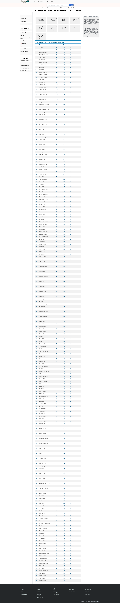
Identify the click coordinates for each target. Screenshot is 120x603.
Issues (46, 1)
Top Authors (23, 16)
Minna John (41, 565)
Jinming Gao (42, 151)
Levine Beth (42, 478)
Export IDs (86, 588)
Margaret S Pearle (43, 196)
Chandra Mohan (42, 134)
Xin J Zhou (41, 269)
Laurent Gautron (42, 416)
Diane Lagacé (42, 398)
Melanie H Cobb (43, 154)
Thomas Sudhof (42, 64)
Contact (22, 591)
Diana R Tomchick (43, 186)
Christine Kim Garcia (43, 453)
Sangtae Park (42, 102)
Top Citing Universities (25, 62)
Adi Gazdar (41, 418)
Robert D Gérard (43, 381)
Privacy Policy (23, 592)
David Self (41, 363)
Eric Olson (41, 69)
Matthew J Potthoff (43, 294)
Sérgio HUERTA (43, 132)
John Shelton (42, 309)
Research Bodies (40, 597)
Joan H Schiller (42, 490)
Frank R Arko (42, 204)
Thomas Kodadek (43, 77)
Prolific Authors (23, 18)
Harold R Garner (43, 161)
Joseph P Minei (42, 201)
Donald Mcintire (42, 323)
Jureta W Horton (42, 97)
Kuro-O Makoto (42, 391)
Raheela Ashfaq (42, 99)
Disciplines (55, 588)
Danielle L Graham (43, 471)
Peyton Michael (42, 485)
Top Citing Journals (24, 68)
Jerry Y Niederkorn (43, 351)
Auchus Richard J (43, 206)
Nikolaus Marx (42, 107)
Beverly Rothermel (43, 396)
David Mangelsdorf (43, 112)
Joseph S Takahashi (43, 518)
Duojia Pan (41, 525)
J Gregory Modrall (43, 234)
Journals (38, 589)
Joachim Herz (42, 241)
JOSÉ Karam (42, 214)
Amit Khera (41, 129)
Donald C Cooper (43, 463)
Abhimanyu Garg (43, 211)
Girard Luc (41, 436)
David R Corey (42, 291)
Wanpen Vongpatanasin (44, 318)
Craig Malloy (42, 271)
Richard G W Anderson (44, 264)
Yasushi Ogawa (42, 413)
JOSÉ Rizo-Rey (42, 89)
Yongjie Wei (42, 540)
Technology (40, 1)
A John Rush (42, 57)
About (33, 1)
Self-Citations (23, 54)
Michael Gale (42, 114)
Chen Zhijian (42, 573)
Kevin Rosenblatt (43, 224)
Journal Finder (87, 594)
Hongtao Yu (42, 82)
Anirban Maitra (42, 493)
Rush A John (42, 361)
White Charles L (42, 575)
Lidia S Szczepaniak (43, 383)
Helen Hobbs (42, 321)
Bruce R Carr (42, 336)
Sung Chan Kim (42, 428)
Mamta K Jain (42, 251)
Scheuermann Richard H (44, 441)
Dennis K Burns (42, 473)
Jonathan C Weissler (44, 488)
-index (22, 35)
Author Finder (87, 591)
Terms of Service (24, 594)
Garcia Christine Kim (43, 570)
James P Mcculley (43, 94)
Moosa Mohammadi (43, 376)
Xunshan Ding (42, 545)
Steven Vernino (42, 174)
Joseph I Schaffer (43, 266)
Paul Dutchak (42, 513)
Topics (54, 589)
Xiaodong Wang (42, 299)
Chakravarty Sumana (44, 553)
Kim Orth (41, 301)
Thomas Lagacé (42, 458)
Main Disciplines (24, 23)
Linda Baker (42, 176)
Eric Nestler (41, 67)
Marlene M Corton (43, 343)
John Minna (41, 79)
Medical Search (71, 589)
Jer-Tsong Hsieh (43, 179)
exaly (33, 7)
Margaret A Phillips (43, 276)
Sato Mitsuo (42, 480)
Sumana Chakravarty (44, 451)
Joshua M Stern (42, 346)
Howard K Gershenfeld (44, 378)
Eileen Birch (42, 219)
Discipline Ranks (24, 32)
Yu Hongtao (42, 358)
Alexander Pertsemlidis (44, 523)
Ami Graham (42, 423)
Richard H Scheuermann (44, 371)
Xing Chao (41, 568)
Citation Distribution (24, 51)
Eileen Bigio (42, 515)
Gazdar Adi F (42, 386)
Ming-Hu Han (42, 498)
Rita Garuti (41, 431)
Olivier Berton (42, 468)
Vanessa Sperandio (43, 189)
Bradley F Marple (43, 164)
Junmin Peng (42, 520)
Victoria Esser (42, 578)
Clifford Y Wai (42, 356)
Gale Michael (42, 448)
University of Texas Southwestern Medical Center (53, 7)
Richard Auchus (42, 87)
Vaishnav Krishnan (43, 366)
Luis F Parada (42, 326)
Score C (22, 40)
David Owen (42, 401)
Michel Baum (42, 226)
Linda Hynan (42, 144)
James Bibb (42, 181)
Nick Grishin (42, 156)
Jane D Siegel (42, 548)
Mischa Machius (42, 122)
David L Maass (42, 117)
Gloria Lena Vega (43, 353)
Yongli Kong (42, 538)
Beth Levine (42, 142)
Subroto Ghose (42, 543)
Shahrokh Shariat (43, 52)
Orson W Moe (42, 296)
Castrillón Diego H (43, 580)
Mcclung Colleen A (43, 443)
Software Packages (56, 592)
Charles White (42, 456)
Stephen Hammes (43, 316)
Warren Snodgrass (43, 137)
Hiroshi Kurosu (42, 433)
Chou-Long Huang (43, 221)
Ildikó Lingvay (42, 281)
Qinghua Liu (42, 229)
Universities (38, 7)
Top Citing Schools (24, 65)
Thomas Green (42, 403)
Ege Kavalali (42, 246)
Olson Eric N (42, 127)
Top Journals (23, 21)
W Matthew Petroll (43, 124)
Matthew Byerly (42, 284)
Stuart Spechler (42, 209)
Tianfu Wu (41, 216)
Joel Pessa (41, 510)
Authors (38, 588)
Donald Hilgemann (43, 311)
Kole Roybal (42, 535)
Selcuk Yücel (42, 139)
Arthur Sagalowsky (43, 74)
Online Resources (56, 594)
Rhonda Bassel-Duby (44, 109)
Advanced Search (72, 588)
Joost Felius (42, 286)
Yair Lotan (41, 47)
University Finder (88, 592)
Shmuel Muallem (43, 72)
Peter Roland (42, 159)
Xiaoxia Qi (41, 426)
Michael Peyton (42, 421)
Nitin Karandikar (42, 149)
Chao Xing (41, 503)
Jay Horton (41, 406)
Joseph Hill (41, 184)
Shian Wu (41, 533)
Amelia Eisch (42, 166)
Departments (39, 594)
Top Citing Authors (24, 60)
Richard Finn (42, 341)
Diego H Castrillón (43, 169)
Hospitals (38, 595)
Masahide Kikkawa (43, 289)
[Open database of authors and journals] (25, 0)
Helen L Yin (41, 259)
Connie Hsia (42, 249)
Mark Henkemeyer (43, 231)
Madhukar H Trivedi (43, 54)
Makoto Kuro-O (42, 244)
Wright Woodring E (43, 438)
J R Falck (41, 49)
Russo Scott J (42, 550)
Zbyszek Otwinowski (43, 194)
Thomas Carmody (43, 333)
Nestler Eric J (42, 388)
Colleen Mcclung (43, 331)
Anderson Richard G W (44, 483)
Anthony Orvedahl (43, 505)
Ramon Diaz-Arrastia (44, 104)
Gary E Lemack (42, 92)
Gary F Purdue (42, 256)
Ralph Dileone (42, 368)
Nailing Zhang (42, 530)
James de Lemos (43, 62)
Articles (23, 43)
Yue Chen (41, 500)
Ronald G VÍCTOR (43, 199)
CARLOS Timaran (43, 279)
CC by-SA (97, 601)
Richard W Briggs (43, 304)
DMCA (22, 595)
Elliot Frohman (42, 254)
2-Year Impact (23, 30)
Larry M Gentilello (43, 119)
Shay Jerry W (42, 446)
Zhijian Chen (42, 239)
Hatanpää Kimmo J (43, 563)
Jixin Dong (41, 508)
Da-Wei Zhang (42, 495)
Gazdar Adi (41, 476)
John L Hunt (42, 261)
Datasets (54, 591)
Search (71, 5)
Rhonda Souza (42, 328)
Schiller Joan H (42, 560)
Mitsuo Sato (42, 393)
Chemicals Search (72, 591)
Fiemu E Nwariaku (43, 338)
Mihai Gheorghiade (43, 528)
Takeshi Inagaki (42, 373)
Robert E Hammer (43, 461)
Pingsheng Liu (42, 306)
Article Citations (25, 48)
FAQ (52, 1)
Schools (38, 592)
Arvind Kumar (42, 411)
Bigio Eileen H (42, 555)
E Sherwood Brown (43, 236)
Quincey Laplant (43, 466)
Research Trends (88, 589)
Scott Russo (42, 313)
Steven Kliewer (42, 274)
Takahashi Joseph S (43, 558)
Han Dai (41, 348)
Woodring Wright (43, 171)
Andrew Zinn (42, 146)
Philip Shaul (42, 191)
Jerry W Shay (42, 84)
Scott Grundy (42, 59)
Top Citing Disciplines (25, 70)
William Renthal (42, 408)
